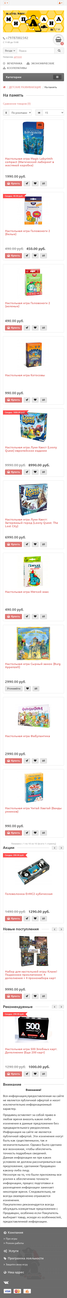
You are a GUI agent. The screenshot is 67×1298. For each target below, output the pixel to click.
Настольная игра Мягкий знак (27, 591)
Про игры (11, 1238)
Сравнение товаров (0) (17, 103)
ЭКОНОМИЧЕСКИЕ (42, 63)
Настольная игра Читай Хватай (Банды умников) (33, 809)
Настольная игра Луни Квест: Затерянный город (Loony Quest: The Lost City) (31, 522)
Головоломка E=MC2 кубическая (28, 894)
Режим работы (15, 1243)
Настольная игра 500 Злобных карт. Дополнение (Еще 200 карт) (31, 1050)
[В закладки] (35, 183)
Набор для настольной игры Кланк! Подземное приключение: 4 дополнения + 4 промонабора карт (31, 974)
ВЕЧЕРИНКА (14, 63)
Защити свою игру (17, 1264)
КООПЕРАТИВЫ (17, 68)
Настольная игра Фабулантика (27, 736)
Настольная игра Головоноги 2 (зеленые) (27, 304)
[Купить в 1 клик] (27, 183)
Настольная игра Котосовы (25, 375)
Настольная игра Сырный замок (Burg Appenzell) (32, 665)
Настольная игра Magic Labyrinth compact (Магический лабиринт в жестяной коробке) (29, 161)
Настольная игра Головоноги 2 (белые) (27, 232)
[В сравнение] (43, 183)
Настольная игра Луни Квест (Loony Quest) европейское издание (31, 448)
